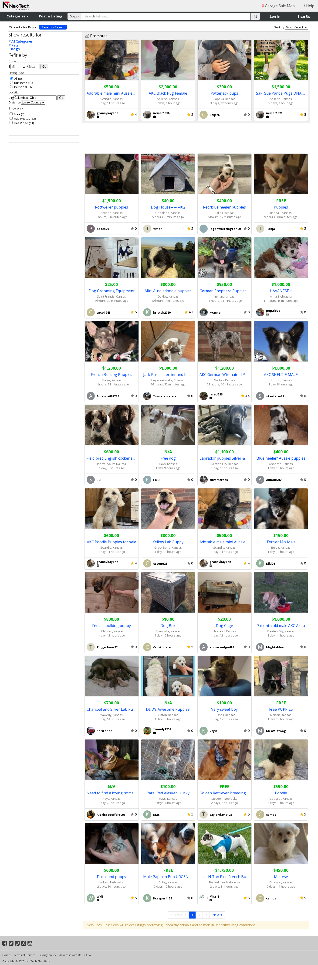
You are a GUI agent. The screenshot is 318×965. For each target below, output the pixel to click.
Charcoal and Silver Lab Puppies (112, 709)
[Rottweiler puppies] (112, 174)
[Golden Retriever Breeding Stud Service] (224, 760)
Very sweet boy (224, 709)
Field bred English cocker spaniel (112, 458)
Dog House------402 (168, 207)
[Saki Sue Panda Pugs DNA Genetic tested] (281, 60)
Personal (20, 87)
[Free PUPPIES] (281, 676)
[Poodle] (281, 760)
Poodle (281, 793)
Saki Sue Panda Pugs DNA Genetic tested (281, 93)
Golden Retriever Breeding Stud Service (225, 793)
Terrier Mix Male (281, 541)
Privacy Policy (47, 955)
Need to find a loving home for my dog (112, 793)
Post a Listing (50, 16)
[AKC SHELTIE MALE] (281, 341)
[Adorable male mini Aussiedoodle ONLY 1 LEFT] (112, 60)
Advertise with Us (70, 955)
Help (309, 5)
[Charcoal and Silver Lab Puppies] (112, 676)
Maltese (281, 876)
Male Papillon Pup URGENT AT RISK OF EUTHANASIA (168, 876)
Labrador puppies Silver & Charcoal (225, 458)
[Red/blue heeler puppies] (224, 174)
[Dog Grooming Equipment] (112, 257)
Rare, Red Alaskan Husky (167, 793)
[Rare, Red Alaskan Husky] (168, 760)
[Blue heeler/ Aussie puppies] (281, 425)
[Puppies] (281, 174)
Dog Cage (224, 625)
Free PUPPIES (281, 709)
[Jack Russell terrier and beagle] (168, 341)
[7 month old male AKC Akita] (281, 592)
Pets (14, 45)
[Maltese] (281, 843)
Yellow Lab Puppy (168, 541)
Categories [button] (16, 16)
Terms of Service (24, 955)
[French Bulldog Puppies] (112, 341)
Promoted (98, 35)
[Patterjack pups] (224, 60)
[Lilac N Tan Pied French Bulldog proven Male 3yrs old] (224, 843)
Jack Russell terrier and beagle (168, 374)
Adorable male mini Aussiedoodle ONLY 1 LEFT (112, 93)
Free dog (168, 458)
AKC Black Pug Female (168, 93)
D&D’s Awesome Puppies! (168, 709)
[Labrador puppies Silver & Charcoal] (224, 425)
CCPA (87, 955)
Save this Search (52, 27)
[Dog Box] (168, 592)
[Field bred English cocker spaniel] (112, 425)
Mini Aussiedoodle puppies (168, 290)
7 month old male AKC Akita (281, 625)
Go (44, 66)
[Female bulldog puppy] (112, 592)
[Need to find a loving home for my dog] (112, 760)
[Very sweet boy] (224, 676)
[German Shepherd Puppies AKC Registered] (224, 257)
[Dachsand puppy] (112, 843)
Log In (275, 16)
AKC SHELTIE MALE (281, 374)
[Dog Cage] (224, 592)
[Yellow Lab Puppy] (168, 508)
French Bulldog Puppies (111, 374)
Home (6, 955)
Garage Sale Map (279, 5)
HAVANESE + (281, 290)
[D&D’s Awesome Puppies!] (168, 676)
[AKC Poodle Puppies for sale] (112, 508)
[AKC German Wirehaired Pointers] (224, 341)
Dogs (15, 49)
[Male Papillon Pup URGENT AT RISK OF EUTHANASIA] (168, 843)
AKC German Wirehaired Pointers (225, 374)
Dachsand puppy (111, 876)
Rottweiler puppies (111, 207)
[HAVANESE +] (281, 257)
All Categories (21, 41)
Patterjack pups (224, 93)
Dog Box (168, 625)
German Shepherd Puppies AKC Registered (225, 290)
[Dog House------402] (168, 174)
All (15, 78)
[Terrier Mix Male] (281, 508)
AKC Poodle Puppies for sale (111, 541)
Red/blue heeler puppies (224, 207)
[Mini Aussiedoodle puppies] (168, 257)
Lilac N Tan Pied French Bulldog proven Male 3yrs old (225, 876)
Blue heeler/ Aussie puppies (281, 458)
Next (216, 915)
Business (20, 83)
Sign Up (304, 16)
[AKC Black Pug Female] (168, 60)
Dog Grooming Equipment (112, 290)
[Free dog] (168, 425)
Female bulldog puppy (111, 625)
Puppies (281, 207)
